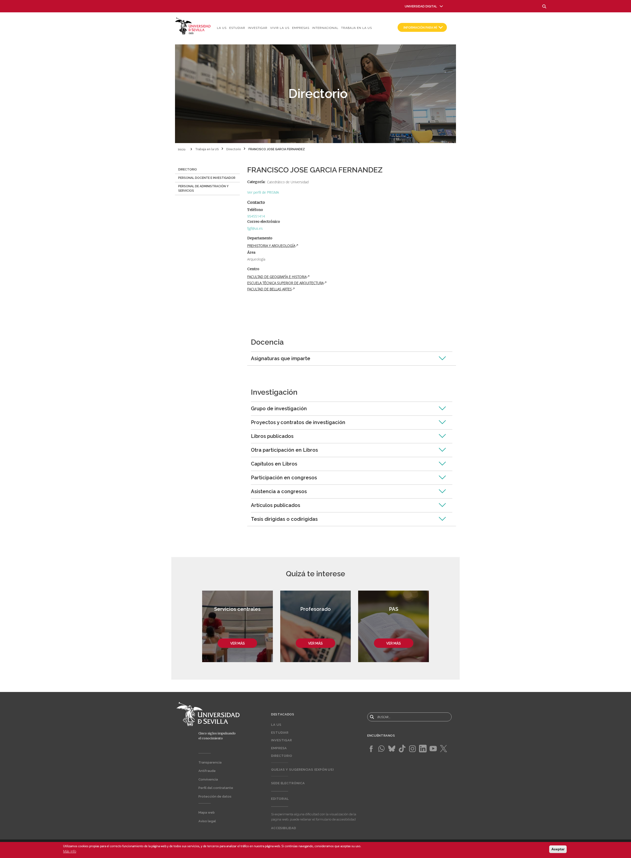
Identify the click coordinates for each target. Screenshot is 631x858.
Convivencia (208, 779)
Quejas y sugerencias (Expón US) (302, 769)
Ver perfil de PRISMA (263, 192)
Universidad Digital (421, 6)
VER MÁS (237, 643)
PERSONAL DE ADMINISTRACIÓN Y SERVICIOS (203, 188)
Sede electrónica (288, 783)
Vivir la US (279, 28)
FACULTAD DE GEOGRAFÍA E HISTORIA (277, 276)
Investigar (257, 28)
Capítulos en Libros (274, 464)
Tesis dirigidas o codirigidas (284, 519)
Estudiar (237, 28)
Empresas (300, 28)
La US (222, 28)
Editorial (280, 799)
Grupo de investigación (279, 408)
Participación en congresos (284, 478)
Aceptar (557, 849)
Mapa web (206, 812)
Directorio (281, 756)
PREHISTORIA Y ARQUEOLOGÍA (271, 245)
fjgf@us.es (255, 228)
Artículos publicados (275, 505)
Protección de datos (214, 796)
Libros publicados (272, 436)
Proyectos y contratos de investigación (298, 422)
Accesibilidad (283, 828)
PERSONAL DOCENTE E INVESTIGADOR (206, 178)
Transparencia (210, 762)
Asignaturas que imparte (280, 358)
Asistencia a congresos (279, 491)
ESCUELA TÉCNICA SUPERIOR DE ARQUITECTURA (285, 282)
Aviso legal (207, 821)
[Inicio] (193, 25)
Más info (69, 851)
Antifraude (207, 771)
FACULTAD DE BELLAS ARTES (269, 289)
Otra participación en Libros (284, 450)
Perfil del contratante (215, 788)
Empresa (279, 748)
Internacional (325, 28)
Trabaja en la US (356, 28)
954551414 (256, 216)
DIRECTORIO (187, 169)
